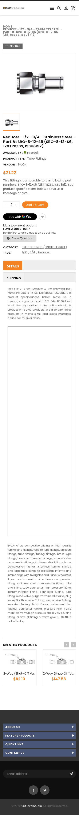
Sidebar (14, 46)
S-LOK (21, 164)
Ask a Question (22, 238)
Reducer (44, 252)
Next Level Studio (31, 806)
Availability (12, 153)
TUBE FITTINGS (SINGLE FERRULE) (44, 247)
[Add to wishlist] (42, 216)
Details (13, 266)
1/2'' (24, 252)
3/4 (32, 252)
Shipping (14, 278)
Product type (14, 159)
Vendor (9, 165)
